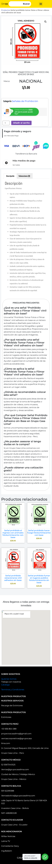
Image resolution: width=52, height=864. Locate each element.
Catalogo (5, 685)
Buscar (26, 4)
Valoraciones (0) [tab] (24, 176)
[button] (41, 4)
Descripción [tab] (10, 176)
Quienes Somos (8, 679)
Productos (5, 10)
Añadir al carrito (21, 123)
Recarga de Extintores (12, 705)
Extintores (6, 717)
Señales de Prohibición (25, 101)
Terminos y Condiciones (12, 689)
